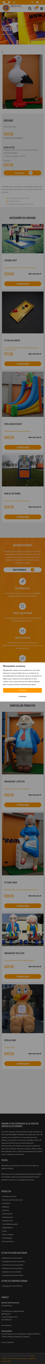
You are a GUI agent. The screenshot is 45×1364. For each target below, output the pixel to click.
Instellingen (23, 696)
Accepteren (22, 690)
